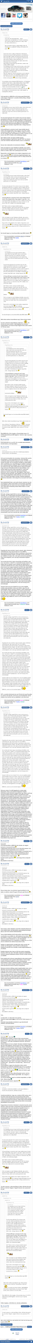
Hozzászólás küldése (6, 26)
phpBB (7, 1339)
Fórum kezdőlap (5, 1341)
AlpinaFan (26, 990)
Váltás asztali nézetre (16, 23)
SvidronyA (22, 604)
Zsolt (20, 162)
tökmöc (27, 604)
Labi (27, 1033)
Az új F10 (6, 1)
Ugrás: (2, 1327)
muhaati (22, 516)
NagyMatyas (25, 102)
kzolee (17, 237)
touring (26, 841)
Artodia (30, 1339)
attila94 (26, 29)
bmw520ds (25, 491)
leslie (27, 610)
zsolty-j (26, 1122)
